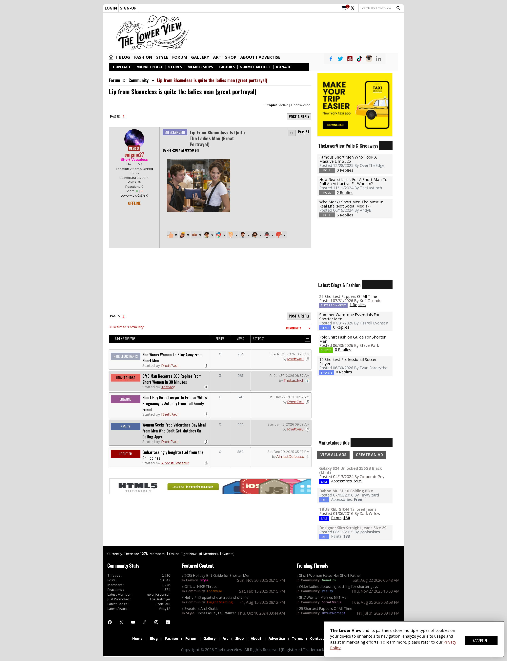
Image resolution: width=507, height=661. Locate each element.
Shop (239, 638)
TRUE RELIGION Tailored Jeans (347, 509)
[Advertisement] (298, 33)
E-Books (227, 67)
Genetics (329, 580)
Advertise (269, 57)
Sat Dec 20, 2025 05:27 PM (289, 452)
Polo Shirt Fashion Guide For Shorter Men (352, 339)
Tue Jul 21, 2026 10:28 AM (289, 354)
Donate (283, 67)
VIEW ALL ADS (333, 454)
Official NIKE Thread (200, 586)
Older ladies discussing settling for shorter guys (338, 586)
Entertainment (333, 613)
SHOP (230, 57)
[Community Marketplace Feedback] (297, 328)
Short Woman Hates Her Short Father (330, 575)
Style (162, 57)
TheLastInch (293, 380)
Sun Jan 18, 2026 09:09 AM (289, 424)
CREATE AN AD (369, 454)
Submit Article (255, 67)
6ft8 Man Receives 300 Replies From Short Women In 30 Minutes (171, 379)
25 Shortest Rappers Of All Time (348, 296)
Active (283, 105)
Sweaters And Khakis (201, 608)
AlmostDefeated (175, 463)
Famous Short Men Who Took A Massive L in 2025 (348, 159)
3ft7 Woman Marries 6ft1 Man (324, 597)
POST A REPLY (299, 116)
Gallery (200, 57)
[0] (344, 8)
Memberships (200, 67)
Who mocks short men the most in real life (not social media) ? (351, 204)
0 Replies (341, 327)
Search (399, 8)
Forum (179, 57)
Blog (124, 57)
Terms (297, 638)
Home (112, 57)
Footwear (214, 591)
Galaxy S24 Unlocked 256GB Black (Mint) (350, 470)
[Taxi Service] (355, 104)
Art (217, 57)
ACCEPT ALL (481, 640)
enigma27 (134, 154)
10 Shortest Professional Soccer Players (348, 361)
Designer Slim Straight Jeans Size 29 (352, 527)
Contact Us (320, 638)
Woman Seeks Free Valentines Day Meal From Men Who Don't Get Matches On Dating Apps (174, 431)
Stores (175, 67)
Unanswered (300, 105)
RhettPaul (169, 365)
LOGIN (111, 8)
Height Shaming (220, 602)
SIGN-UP (128, 8)
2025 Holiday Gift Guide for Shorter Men (217, 575)
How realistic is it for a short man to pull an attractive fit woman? (353, 181)
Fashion (143, 57)
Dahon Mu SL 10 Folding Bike (346, 491)
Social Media (331, 602)
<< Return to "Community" (126, 327)
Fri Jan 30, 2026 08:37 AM (289, 376)
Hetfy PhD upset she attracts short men (217, 597)
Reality (327, 591)
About (247, 57)
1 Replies (358, 304)
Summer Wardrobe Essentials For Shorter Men (349, 316)
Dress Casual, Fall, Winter (216, 613)
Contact (122, 67)
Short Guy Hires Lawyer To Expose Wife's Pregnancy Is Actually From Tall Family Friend (174, 403)
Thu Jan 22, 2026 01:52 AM (289, 397)
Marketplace (149, 67)
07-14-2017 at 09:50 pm (181, 150)
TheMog (168, 387)
